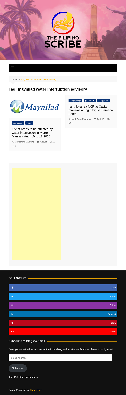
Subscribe (17, 368)
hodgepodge (75, 100)
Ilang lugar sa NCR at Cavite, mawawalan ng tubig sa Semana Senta (91, 110)
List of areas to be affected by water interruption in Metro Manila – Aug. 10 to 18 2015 (32, 132)
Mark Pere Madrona (24, 142)
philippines (103, 100)
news (29, 123)
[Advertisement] (36, 214)
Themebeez (36, 390)
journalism (17, 123)
